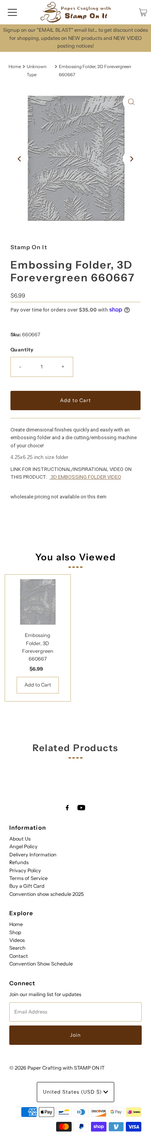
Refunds (19, 862)
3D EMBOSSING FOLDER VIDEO (85, 477)
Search (17, 948)
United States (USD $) (73, 1092)
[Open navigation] (12, 12)
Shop (15, 932)
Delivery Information (33, 855)
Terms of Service (28, 878)
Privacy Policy (25, 870)
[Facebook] (67, 807)
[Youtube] (81, 807)
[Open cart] (143, 12)
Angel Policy (23, 846)
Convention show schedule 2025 (46, 894)
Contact (18, 956)
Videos (17, 940)
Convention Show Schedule (41, 964)
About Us (20, 839)
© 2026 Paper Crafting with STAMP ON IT (57, 1068)
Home (15, 66)
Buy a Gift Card (27, 886)
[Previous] (19, 158)
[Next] (131, 158)
